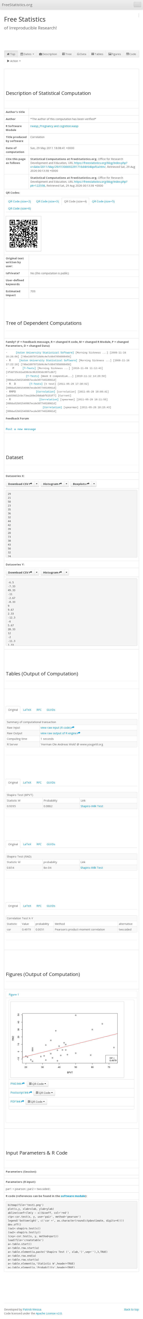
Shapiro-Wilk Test (92, 806)
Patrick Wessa (32, 1309)
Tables (99, 54)
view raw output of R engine (59, 733)
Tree (68, 54)
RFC (39, 709)
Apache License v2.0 (49, 1313)
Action (14, 61)
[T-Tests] (29, 368)
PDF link (15, 1101)
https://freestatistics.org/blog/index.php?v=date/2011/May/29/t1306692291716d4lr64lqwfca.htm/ (78, 165)
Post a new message (21, 429)
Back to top (131, 1309)
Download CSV (18, 484)
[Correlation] (45, 391)
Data (83, 54)
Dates (28, 54)
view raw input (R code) (56, 727)
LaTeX (27, 709)
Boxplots (80, 484)
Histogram (51, 484)
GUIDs (51, 709)
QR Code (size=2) (19, 201)
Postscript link (19, 1092)
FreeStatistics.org (17, 4)
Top (12, 54)
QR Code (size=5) (103, 201)
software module (73, 1196)
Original (13, 709)
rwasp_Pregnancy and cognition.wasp (54, 126)
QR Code (38, 1084)
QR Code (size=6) (19, 208)
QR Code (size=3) (47, 201)
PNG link (16, 1083)
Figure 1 (14, 994)
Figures (116, 54)
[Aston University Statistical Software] (45, 352)
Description (49, 54)
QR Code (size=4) (75, 201)
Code (132, 54)
